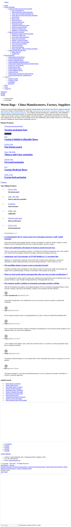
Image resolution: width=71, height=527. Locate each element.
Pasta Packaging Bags (12, 395)
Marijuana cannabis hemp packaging (22, 33)
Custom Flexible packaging (16, 32)
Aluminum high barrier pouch (20, 25)
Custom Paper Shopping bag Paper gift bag (20, 73)
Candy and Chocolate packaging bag (22, 14)
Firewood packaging (18, 47)
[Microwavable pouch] (15, 218)
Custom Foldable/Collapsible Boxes (18, 62)
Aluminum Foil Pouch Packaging (15, 397)
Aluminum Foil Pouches (58, 111)
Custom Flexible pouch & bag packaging (20, 9)
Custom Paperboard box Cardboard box (19, 75)
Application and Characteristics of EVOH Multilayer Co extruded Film (31, 256)
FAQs (6, 87)
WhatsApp (4, 92)
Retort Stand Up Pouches (13, 383)
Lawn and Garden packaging (20, 37)
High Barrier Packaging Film (14, 393)
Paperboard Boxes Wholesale (14, 390)
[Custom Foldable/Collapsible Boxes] (5, 137)
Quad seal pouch (17, 20)
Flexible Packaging (6, 467)
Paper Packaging (9, 55)
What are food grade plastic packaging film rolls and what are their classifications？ (36, 274)
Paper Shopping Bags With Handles (16, 400)
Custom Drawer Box (14, 67)
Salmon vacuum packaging (20, 40)
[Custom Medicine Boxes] (5, 167)
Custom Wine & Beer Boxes (16, 57)
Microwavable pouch (18, 22)
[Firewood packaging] (8, 159)
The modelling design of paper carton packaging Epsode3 (26, 265)
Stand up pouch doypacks (19, 27)
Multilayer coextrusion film (20, 30)
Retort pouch (15, 19)
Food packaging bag (18, 10)
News (6, 85)
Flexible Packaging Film (20, 467)
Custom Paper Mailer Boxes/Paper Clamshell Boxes (23, 63)
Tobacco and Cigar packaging (20, 42)
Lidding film (15, 53)
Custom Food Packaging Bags (36, 467)
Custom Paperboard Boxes (16, 58)
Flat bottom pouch (17, 24)
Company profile (13, 78)
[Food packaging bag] (12, 225)
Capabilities (11, 82)
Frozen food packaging (18, 38)
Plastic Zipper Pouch (12, 385)
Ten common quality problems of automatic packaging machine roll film (31, 283)
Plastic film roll (16, 52)
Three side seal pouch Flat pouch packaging (24, 15)
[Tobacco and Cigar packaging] (9, 152)
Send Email (4, 472)
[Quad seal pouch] (11, 204)
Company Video (13, 80)
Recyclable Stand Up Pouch (14, 387)
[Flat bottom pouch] (8, 144)
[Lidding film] (12, 211)
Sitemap (12, 465)
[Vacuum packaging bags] (13, 126)
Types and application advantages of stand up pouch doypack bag (29, 248)
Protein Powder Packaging (18, 112)
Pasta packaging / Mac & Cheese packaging (24, 48)
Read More (8, 134)
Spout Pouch (15, 17)
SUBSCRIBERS (6, 454)
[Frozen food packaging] (8, 175)
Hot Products (4, 465)
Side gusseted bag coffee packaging (22, 12)
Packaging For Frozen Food (41, 111)
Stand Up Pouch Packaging (14, 398)
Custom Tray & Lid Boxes (16, 65)
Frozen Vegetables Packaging (14, 392)
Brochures (11, 83)
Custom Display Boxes (15, 68)
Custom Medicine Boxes (15, 70)
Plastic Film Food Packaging (54, 467)
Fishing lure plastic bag (18, 35)
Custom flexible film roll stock (17, 50)
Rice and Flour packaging (19, 43)
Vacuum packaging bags (19, 28)
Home (6, 5)
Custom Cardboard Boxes (15, 60)
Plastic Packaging (9, 7)
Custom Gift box (13, 72)
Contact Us (7, 88)
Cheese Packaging (17, 45)
